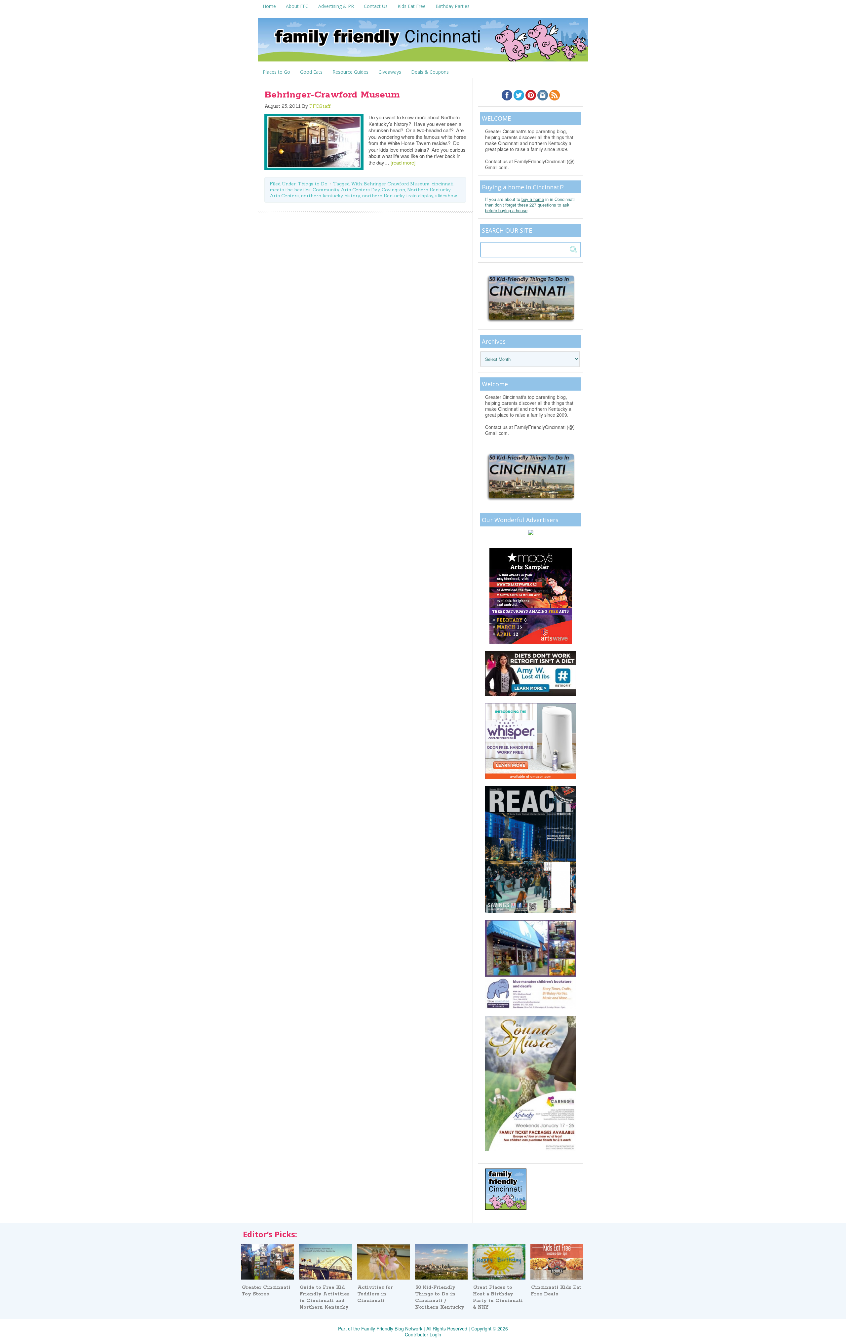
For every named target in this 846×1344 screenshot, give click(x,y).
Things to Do (312, 184)
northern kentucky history (330, 196)
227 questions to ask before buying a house (527, 207)
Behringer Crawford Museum (397, 184)
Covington (393, 190)
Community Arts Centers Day (346, 190)
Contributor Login (423, 1334)
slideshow (446, 196)
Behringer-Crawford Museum (332, 95)
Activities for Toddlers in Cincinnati (375, 1294)
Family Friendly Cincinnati (423, 42)
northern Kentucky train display (397, 196)
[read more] (403, 162)
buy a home (532, 199)
